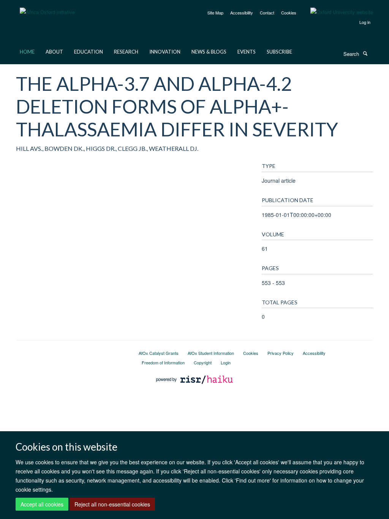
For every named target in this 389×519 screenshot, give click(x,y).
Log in (364, 22)
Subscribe (279, 52)
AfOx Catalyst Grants (159, 353)
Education (88, 52)
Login (226, 362)
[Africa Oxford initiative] (47, 7)
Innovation (164, 52)
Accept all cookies (42, 504)
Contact (267, 12)
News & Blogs (208, 52)
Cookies (288, 12)
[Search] (365, 53)
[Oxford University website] (336, 12)
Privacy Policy (280, 353)
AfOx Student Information (211, 353)
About (54, 52)
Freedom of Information (163, 362)
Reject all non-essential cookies (112, 504)
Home (27, 52)
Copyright (203, 362)
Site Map (215, 12)
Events (246, 52)
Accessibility (241, 12)
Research (126, 52)
